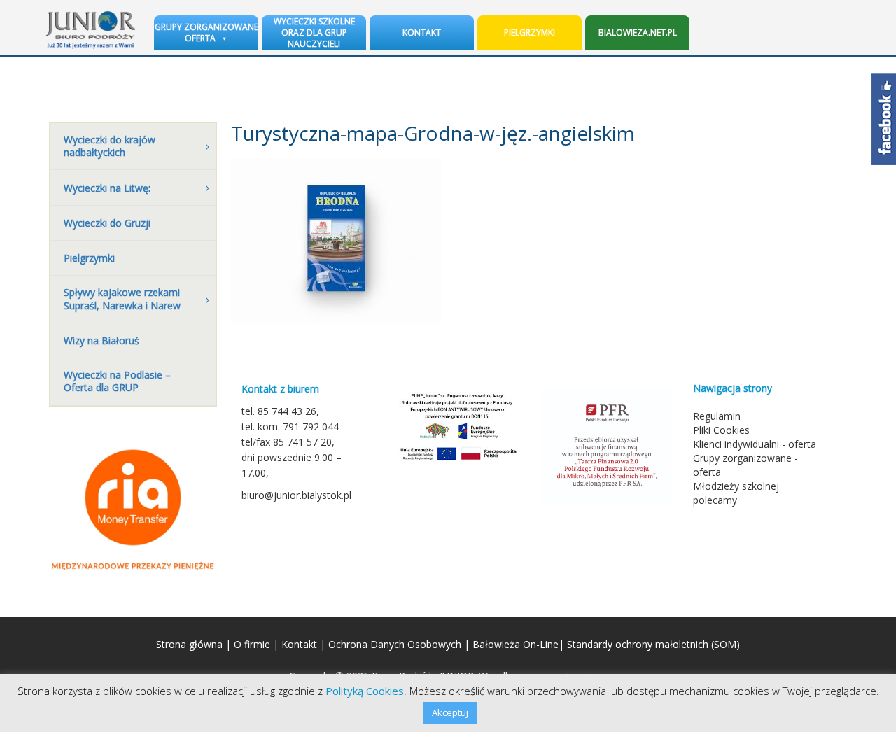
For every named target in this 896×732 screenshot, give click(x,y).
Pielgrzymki (529, 32)
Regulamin (717, 416)
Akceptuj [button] (450, 712)
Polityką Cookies (365, 691)
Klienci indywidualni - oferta (754, 444)
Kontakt (421, 32)
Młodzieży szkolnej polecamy (736, 493)
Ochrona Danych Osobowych (394, 644)
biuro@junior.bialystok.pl (296, 495)
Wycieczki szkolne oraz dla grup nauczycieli (314, 32)
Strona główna (189, 644)
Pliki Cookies (721, 430)
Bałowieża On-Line (515, 644)
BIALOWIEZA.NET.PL (637, 32)
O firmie (252, 644)
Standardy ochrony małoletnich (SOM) (653, 644)
